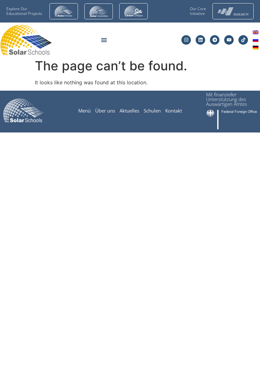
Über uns (105, 110)
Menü (84, 110)
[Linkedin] (200, 40)
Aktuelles (129, 110)
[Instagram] (186, 40)
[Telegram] (214, 40)
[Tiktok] (243, 40)
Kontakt (173, 110)
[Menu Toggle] (104, 40)
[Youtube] (229, 40)
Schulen (152, 110)
